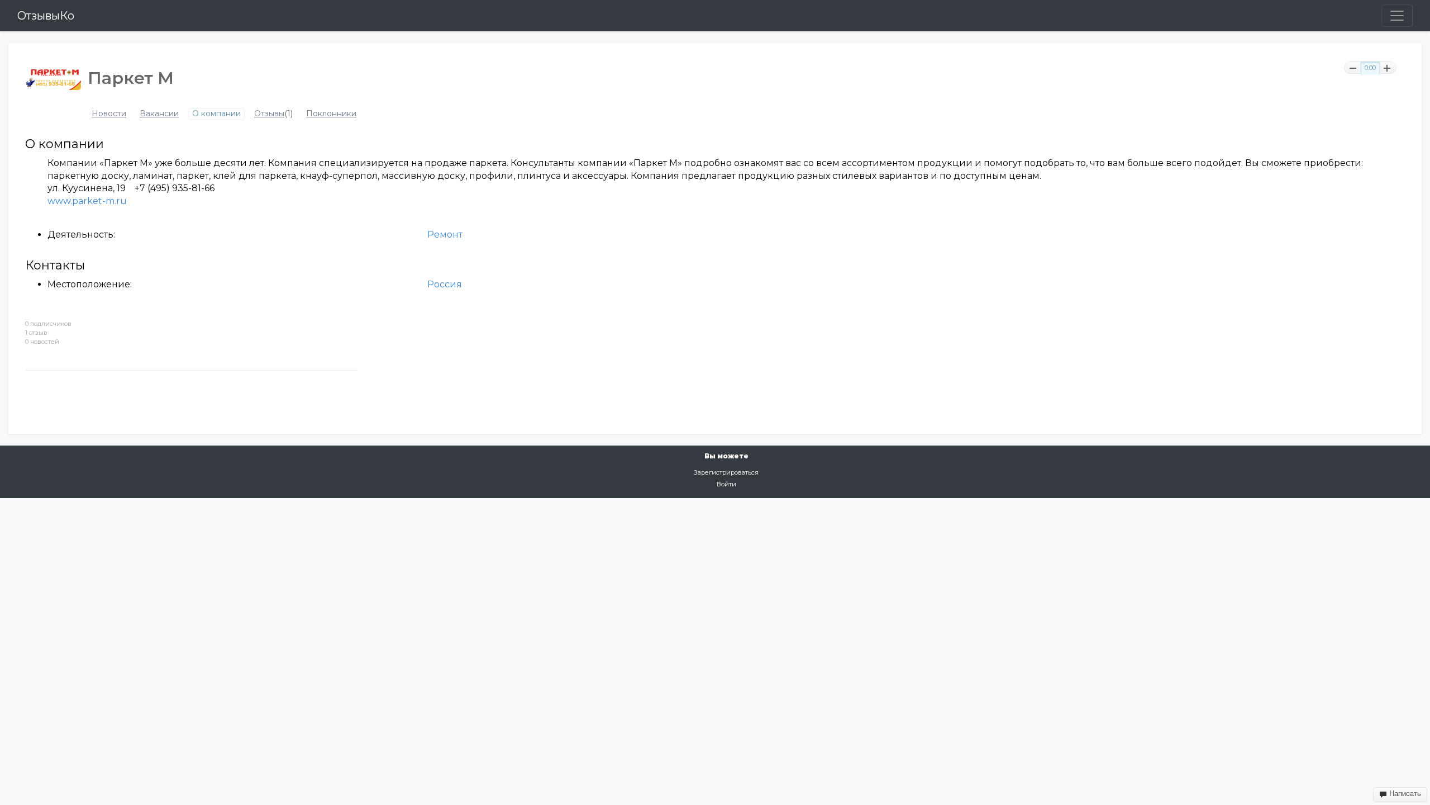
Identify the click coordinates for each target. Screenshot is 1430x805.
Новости (109, 113)
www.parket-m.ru (87, 201)
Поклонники (331, 113)
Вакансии (159, 113)
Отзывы (269, 113)
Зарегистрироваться (726, 472)
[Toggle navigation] (1397, 15)
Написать (1404, 793)
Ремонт (445, 234)
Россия (444, 284)
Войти (726, 484)
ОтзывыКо (45, 15)
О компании (216, 113)
